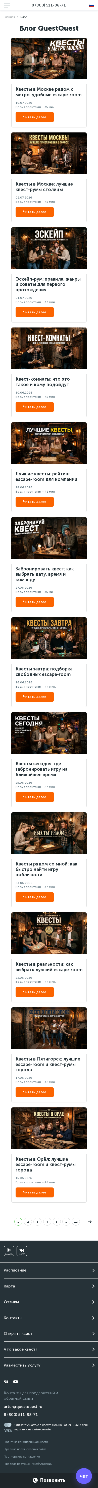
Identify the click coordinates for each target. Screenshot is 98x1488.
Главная (9, 17)
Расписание (15, 1270)
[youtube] (15, 1382)
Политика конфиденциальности (26, 1442)
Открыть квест (18, 1333)
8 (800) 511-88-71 (49, 5)
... (66, 1221)
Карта (9, 1286)
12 (76, 1221)
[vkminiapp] (22, 1251)
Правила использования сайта (25, 1449)
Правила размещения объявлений (28, 1464)
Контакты (13, 1317)
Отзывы (11, 1301)
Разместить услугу (22, 1365)
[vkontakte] (6, 1382)
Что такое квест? (20, 1349)
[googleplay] (9, 1251)
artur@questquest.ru (23, 1406)
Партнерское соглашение (22, 1456)
